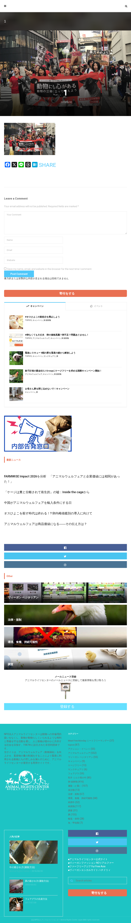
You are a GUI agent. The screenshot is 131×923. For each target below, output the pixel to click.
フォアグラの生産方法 (36, 899)
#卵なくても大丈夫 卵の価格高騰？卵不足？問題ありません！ (57, 335)
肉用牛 (71, 802)
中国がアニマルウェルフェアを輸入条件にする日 (38, 502)
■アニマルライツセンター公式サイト (88, 859)
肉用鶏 (71, 806)
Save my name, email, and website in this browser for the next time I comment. (49, 269)
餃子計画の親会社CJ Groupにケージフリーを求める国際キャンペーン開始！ (63, 370)
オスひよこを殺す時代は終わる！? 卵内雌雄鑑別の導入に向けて (48, 513)
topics (28, 320)
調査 (70, 810)
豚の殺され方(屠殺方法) (37, 881)
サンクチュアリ (50, 356)
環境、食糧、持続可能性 (80, 798)
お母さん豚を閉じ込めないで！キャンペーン (47, 388)
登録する (67, 706)
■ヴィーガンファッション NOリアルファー (91, 862)
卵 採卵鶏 (47, 320)
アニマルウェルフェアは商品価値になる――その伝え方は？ (45, 524)
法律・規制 (73, 794)
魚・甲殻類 (73, 823)
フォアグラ (73, 773)
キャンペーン (38, 320)
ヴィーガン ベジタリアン (80, 757)
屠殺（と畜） (74, 786)
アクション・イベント (79, 749)
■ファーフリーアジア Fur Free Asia (86, 866)
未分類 (71, 790)
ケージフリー (74, 765)
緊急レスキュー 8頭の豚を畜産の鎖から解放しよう (50, 352)
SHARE (47, 165)
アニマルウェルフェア (41, 338)
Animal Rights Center (19, 871)
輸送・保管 (73, 818)
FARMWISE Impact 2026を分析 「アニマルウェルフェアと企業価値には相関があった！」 (62, 479)
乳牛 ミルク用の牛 (77, 777)
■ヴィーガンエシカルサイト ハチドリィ (89, 870)
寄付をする (67, 293)
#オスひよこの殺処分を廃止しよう (42, 317)
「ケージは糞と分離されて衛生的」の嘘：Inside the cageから (47, 492)
